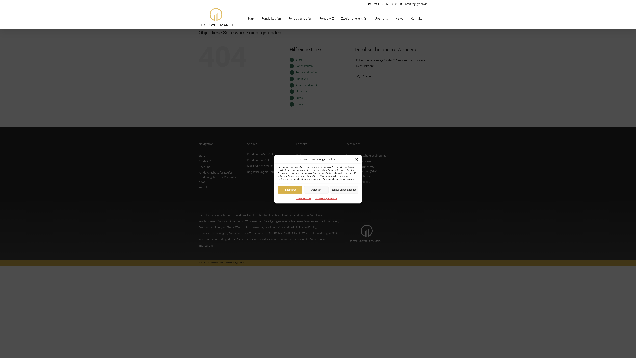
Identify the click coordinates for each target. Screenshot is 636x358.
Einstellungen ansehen (344, 189)
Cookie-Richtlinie (303, 198)
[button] (356, 159)
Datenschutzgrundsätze (326, 198)
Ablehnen (316, 189)
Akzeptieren (290, 189)
